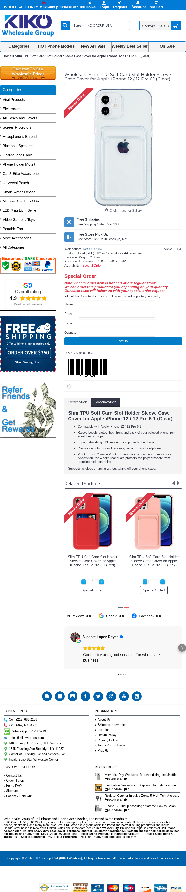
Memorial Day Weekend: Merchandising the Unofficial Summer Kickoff (142, 775)
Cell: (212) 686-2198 (23, 719)
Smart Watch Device (19, 192)
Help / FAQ (14, 785)
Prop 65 (103, 750)
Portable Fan (13, 229)
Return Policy (107, 735)
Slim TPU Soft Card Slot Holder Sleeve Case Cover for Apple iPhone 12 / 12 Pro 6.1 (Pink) (154, 561)
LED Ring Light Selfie (19, 210)
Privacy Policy (108, 740)
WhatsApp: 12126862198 (29, 731)
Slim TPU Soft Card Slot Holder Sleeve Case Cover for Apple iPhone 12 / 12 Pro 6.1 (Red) (92, 561)
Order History (15, 780)
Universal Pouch (16, 183)
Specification (105, 402)
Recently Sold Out (19, 796)
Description (77, 402)
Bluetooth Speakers (18, 146)
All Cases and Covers (20, 118)
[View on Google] (75, 637)
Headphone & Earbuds (21, 136)
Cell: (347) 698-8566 (23, 725)
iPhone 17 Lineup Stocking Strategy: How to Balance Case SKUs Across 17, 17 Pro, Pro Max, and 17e (142, 806)
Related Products (82, 483)
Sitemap (12, 791)
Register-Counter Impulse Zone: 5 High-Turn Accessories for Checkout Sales (142, 795)
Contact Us (14, 775)
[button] (64, 648)
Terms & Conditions (111, 745)
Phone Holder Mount (19, 164)
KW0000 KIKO (93, 249)
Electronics (11, 109)
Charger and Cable (17, 155)
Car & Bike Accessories (21, 173)
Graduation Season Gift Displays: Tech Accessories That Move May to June (142, 785)
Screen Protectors (17, 127)
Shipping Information (112, 724)
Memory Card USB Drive (23, 201)
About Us (104, 719)
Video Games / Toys (19, 220)
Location (103, 730)
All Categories (14, 247)
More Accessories (17, 238)
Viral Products (14, 99)
